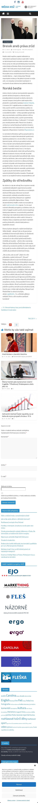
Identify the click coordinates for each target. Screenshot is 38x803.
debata (18, 696)
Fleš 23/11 (32, 318)
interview (26, 704)
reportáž (26, 715)
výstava (10, 727)
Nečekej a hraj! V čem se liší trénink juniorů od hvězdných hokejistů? (15, 550)
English (5, 700)
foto (32, 701)
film (16, 700)
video (3, 727)
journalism (32, 704)
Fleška (24, 701)
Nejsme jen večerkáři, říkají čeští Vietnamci (14, 537)
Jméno (3, 465)
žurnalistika (10, 730)
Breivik (16, 52)
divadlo (22, 696)
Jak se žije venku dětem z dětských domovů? (15, 519)
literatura (11, 711)
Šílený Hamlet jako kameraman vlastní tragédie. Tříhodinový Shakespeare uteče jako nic (17, 384)
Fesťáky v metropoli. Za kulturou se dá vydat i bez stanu (17, 526)
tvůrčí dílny (25, 723)
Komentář (5, 437)
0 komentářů (7, 52)
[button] (35, 765)
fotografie (5, 704)
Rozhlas (32, 715)
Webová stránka (6, 486)
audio (3, 695)
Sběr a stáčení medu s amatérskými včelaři (15, 515)
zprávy (31, 727)
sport (4, 723)
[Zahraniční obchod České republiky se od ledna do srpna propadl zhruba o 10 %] (19, 394)
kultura (22, 708)
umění (29, 723)
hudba (21, 704)
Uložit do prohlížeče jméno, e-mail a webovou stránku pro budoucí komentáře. (18, 497)
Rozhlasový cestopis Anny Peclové (12, 522)
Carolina (11, 695)
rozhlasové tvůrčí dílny (14, 718)
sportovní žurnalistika (12, 723)
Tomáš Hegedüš (16, 50)
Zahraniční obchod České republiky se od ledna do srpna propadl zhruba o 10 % (17, 415)
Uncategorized (8, 42)
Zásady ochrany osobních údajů (10, 755)
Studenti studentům (8, 540)
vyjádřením (10, 294)
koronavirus (13, 708)
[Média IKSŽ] (19, 6)
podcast (3, 715)
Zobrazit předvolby (19, 796)
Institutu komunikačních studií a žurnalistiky (13, 751)
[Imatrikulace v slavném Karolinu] (19, 334)
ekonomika (28, 696)
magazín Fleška (21, 712)
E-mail (3, 476)
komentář (21, 52)
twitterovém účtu (12, 205)
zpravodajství (25, 727)
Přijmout (19, 784)
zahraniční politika (17, 727)
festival (12, 701)
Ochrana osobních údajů (23, 800)
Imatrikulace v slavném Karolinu (14, 354)
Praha (14, 715)
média (33, 712)
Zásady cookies (11, 800)
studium (20, 723)
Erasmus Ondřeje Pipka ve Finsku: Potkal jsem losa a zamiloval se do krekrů (18, 556)
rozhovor (31, 719)
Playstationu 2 (29, 130)
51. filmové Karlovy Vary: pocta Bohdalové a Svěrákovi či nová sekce (16, 308)
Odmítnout (19, 790)
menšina (28, 712)
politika (8, 715)
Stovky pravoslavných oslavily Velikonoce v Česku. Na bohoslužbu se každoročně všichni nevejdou (18, 532)
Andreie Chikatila (28, 103)
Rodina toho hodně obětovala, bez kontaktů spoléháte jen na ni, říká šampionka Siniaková (19, 544)
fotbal (28, 700)
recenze (19, 714)
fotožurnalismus (14, 704)
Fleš (20, 700)
